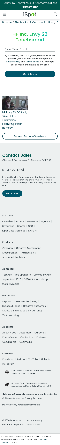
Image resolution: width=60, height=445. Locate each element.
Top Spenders (23, 274)
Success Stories (11, 306)
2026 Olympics (10, 284)
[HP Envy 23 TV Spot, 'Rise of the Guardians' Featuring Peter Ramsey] (15, 102)
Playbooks (19, 310)
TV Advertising (10, 315)
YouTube (33, 359)
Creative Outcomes (34, 306)
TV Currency (35, 310)
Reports (7, 301)
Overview (7, 221)
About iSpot (9, 332)
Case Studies (22, 301)
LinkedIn (45, 359)
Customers (25, 332)
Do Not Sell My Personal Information (21, 404)
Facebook (8, 359)
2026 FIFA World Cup (36, 279)
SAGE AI (32, 230)
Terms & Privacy (33, 420)
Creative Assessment (28, 248)
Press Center (9, 337)
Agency (45, 221)
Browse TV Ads (42, 274)
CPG (30, 226)
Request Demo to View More (30, 136)
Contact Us (26, 337)
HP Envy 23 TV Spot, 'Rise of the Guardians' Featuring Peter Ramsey (14, 120)
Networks (32, 221)
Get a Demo (9, 342)
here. (39, 398)
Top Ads (7, 274)
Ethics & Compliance (13, 424)
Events (6, 310)
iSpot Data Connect (13, 230)
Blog (34, 301)
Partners (41, 337)
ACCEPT (15, 442)
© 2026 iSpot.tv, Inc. (12, 420)
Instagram (8, 364)
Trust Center (33, 424)
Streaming (8, 226)
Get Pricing (25, 342)
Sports (21, 226)
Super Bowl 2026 (11, 279)
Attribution (28, 252)
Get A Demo (30, 74)
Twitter (21, 359)
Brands (20, 221)
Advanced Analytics (13, 257)
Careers (39, 332)
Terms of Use (32, 61)
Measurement (10, 252)
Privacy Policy (13, 61)
